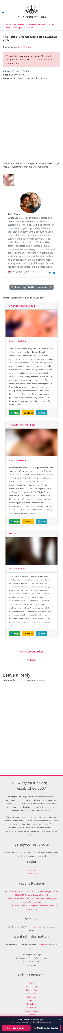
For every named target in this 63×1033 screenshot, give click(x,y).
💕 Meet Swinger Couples (46, 1027)
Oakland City (31, 1007)
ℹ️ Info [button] (41, 412)
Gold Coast (31, 997)
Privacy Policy (31, 870)
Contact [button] (28, 412)
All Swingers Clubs (31, 17)
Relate (12, 533)
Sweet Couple (24, 46)
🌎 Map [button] (14, 412)
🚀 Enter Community (14, 1027)
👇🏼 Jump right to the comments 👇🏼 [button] (31, 286)
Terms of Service (31, 873)
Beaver (31, 1014)
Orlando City (28, 27)
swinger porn (37, 927)
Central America (17, 24)
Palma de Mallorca (31, 1011)
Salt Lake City (31, 986)
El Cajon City (31, 990)
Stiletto (31, 660)
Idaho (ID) (31, 993)
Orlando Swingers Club (22, 425)
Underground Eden (31, 651)
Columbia (32, 1000)
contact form (42, 944)
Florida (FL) (7, 27)
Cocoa (31, 983)
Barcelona (31, 1004)
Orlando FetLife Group (22, 305)
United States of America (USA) (39, 24)
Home (5, 24)
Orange (17, 27)
